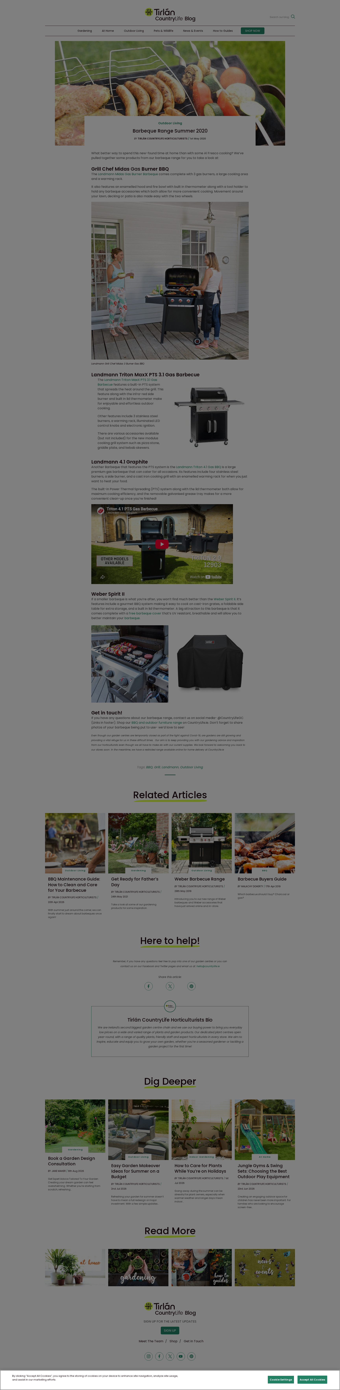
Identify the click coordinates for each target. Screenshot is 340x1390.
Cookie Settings (281, 1380)
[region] (170, 1380)
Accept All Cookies (312, 1380)
